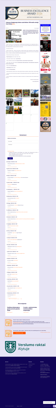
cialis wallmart (16, 260)
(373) (14, 24)
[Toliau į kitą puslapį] (20, 298)
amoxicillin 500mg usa (17, 177)
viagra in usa (14, 232)
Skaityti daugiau (9, 312)
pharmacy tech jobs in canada (13, 225)
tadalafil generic (19, 246)
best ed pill (16, 205)
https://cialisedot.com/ (18, 170)
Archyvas (30, 366)
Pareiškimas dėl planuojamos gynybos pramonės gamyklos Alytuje (13, 309)
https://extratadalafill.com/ (18, 191)
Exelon (15, 294)
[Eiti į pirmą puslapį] (9, 298)
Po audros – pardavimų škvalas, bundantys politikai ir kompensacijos (30, 309)
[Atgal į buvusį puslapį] (10, 298)
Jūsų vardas (10, 141)
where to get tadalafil (15, 281)
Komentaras (10, 144)
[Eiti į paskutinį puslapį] (21, 298)
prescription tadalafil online (20, 253)
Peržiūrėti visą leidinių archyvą (45, 332)
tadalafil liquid (10, 184)
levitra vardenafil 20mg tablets (17, 267)
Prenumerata (30, 365)
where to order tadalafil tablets (12, 239)
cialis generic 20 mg (14, 274)
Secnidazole (17, 198)
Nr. (36, 28)
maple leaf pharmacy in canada (20, 163)
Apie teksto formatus (11, 151)
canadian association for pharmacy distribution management (25, 218)
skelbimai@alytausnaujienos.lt (18, 322)
